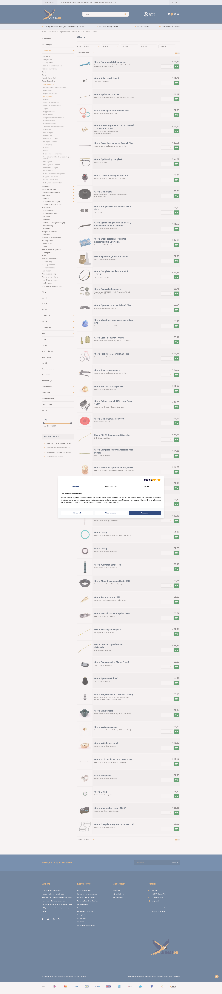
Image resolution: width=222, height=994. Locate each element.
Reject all (77, 513)
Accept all (145, 513)
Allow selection (111, 513)
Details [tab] (146, 486)
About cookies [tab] (111, 486)
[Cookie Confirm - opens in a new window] (152, 480)
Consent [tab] (75, 486)
